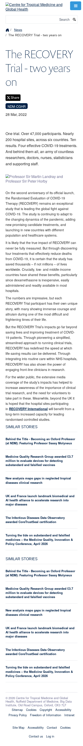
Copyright (46, 709)
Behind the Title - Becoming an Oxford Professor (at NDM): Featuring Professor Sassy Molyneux (40, 441)
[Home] (8, 30)
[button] (75, 5)
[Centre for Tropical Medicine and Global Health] (35, 5)
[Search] (74, 19)
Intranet (69, 715)
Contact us (36, 736)
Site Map (18, 727)
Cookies (31, 709)
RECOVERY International (28, 408)
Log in (50, 736)
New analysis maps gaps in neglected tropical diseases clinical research (38, 480)
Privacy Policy (18, 715)
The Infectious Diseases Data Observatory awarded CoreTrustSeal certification (35, 519)
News (18, 30)
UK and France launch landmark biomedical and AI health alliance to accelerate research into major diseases (40, 500)
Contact (52, 727)
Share (15, 97)
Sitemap (17, 709)
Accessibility (63, 709)
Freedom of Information (45, 715)
